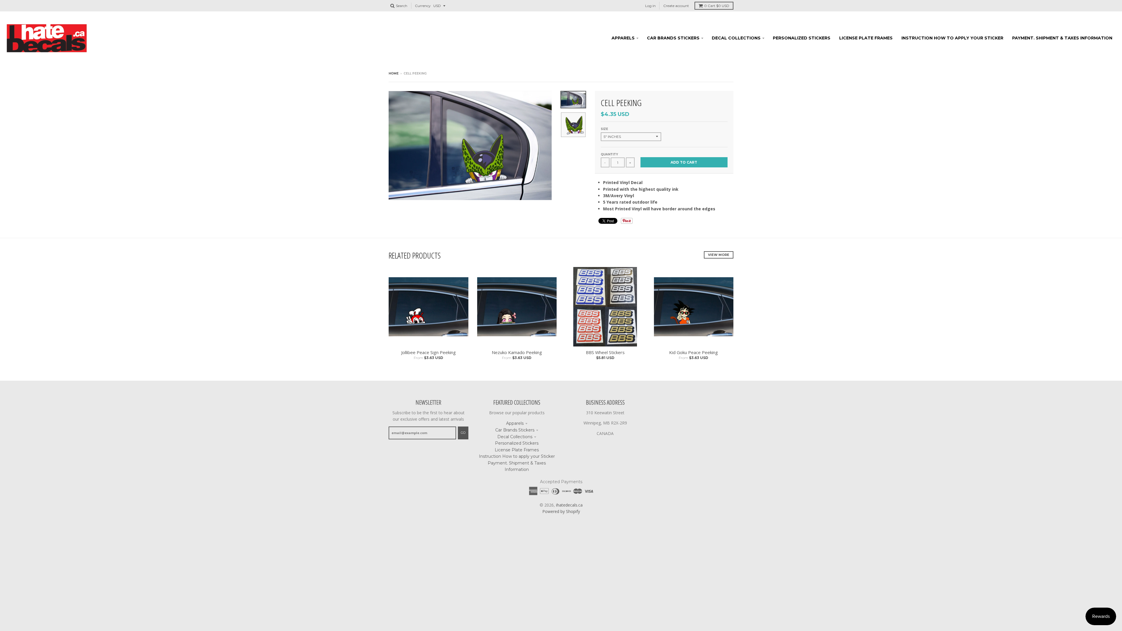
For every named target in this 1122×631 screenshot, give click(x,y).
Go (463, 433)
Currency (423, 6)
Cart (716, 6)
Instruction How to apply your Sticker (517, 456)
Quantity (609, 154)
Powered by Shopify (561, 511)
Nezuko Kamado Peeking (517, 352)
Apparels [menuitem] (623, 38)
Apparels (515, 423)
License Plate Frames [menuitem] (866, 38)
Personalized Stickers (517, 443)
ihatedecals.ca (569, 505)
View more (718, 255)
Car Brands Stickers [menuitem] (673, 38)
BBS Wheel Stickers (605, 352)
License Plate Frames (517, 450)
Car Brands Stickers (514, 430)
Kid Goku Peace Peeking (693, 352)
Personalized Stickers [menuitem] (801, 38)
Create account (676, 6)
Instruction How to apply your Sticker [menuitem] (952, 38)
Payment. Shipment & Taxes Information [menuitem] (1062, 38)
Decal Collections (514, 436)
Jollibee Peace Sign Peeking (428, 352)
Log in (650, 6)
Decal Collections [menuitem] (736, 38)
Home (394, 73)
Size (604, 129)
